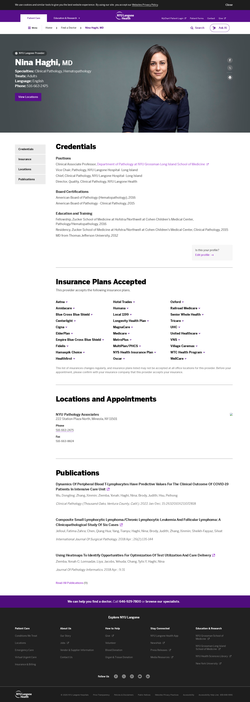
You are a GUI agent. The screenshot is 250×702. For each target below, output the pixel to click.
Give (221, 18)
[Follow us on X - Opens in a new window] (124, 676)
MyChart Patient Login (173, 18)
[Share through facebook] (230, 60)
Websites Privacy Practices (167, 695)
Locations (24, 169)
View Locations (28, 97)
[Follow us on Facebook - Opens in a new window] (116, 676)
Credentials (25, 149)
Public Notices (144, 695)
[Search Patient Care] (192, 28)
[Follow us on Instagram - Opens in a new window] (132, 676)
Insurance (24, 159)
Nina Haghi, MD (94, 27)
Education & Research (65, 18)
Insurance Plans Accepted (101, 281)
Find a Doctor (69, 27)
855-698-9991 (226, 695)
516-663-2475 (37, 86)
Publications (26, 179)
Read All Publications (72, 583)
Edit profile (202, 255)
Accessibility (188, 695)
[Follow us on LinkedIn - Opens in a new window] (148, 676)
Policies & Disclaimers (124, 695)
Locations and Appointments (106, 399)
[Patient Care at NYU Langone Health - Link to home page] (125, 15)
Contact (211, 18)
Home (49, 27)
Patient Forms (197, 18)
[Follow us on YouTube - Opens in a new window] (140, 676)
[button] (229, 5)
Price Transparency (101, 695)
